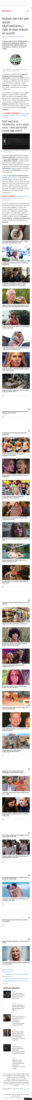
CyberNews (13, 177)
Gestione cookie (28, 1098)
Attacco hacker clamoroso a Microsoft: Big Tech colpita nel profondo (15, 115)
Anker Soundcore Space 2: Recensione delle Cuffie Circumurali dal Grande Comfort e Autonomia (18, 1050)
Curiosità (7, 970)
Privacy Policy (19, 1097)
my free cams (8, 972)
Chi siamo (5, 1097)
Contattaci (27, 1088)
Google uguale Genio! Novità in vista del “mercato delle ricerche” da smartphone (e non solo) (15, 981)
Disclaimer (27, 1097)
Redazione (11, 1097)
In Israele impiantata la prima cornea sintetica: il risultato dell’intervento (15, 198)
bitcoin (13, 168)
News (12, 970)
